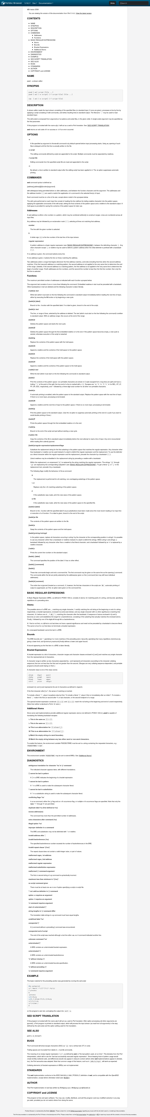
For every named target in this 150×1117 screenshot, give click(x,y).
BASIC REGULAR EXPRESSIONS (43, 40)
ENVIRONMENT (36, 52)
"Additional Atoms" (85, 755)
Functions (37, 37)
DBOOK (52, 1111)
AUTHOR (34, 68)
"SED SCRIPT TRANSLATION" (98, 125)
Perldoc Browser (13, 3)
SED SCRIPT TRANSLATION (41, 59)
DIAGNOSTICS (36, 54)
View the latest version (84, 13)
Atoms (36, 42)
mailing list (92, 1114)
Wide (112, 3)
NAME (33, 23)
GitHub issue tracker (76, 1111)
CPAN (36, 9)
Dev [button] (34, 3)
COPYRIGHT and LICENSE (40, 71)
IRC (98, 1114)
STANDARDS (35, 66)
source (32, 9)
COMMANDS (35, 33)
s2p (28, 9)
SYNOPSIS (35, 26)
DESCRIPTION (36, 28)
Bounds (37, 45)
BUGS (33, 64)
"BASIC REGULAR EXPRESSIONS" (80, 245)
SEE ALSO (35, 61)
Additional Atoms (40, 49)
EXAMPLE (34, 56)
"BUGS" (66, 1077)
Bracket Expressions (41, 47)
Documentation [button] (45, 3)
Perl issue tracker (81, 1114)
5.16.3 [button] (27, 3)
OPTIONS (34, 30)
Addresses (38, 35)
